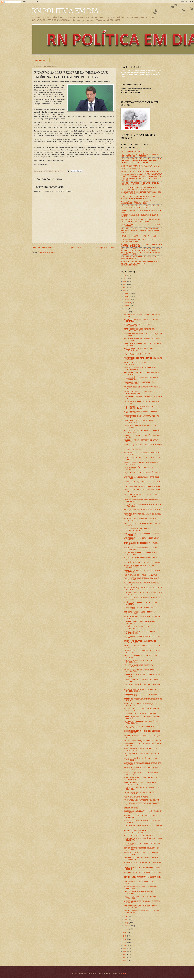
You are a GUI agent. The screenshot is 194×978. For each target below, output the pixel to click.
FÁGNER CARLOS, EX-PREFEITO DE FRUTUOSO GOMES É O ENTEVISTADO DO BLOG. (141, 193)
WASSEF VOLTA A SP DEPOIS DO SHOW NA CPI (141, 835)
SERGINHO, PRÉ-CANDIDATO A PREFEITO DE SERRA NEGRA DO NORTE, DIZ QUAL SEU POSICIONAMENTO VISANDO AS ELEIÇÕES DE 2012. (140, 167)
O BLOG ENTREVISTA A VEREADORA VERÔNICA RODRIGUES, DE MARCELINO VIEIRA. (137, 202)
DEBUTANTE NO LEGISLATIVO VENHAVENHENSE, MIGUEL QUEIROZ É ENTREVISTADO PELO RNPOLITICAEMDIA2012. (141, 263)
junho (127, 312)
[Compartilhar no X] (76, 171)
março (127, 923)
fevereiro (128, 926)
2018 (125, 939)
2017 (125, 942)
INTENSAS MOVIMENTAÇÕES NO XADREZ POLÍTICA (142, 741)
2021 (125, 291)
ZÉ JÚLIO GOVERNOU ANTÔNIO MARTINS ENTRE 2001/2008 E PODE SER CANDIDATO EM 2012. (138, 197)
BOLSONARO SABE (131, 808)
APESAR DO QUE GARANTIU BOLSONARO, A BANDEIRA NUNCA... (140, 690)
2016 (125, 945)
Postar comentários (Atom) (46, 252)
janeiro (127, 929)
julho (126, 309)
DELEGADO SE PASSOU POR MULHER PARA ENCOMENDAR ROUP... (140, 368)
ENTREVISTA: (141, 160)
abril (126, 919)
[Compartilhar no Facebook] (78, 171)
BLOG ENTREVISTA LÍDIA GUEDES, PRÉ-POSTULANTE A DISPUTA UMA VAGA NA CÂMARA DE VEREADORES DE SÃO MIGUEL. (140, 230)
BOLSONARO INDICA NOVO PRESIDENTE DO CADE (142, 487)
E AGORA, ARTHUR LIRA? (133, 450)
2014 (125, 951)
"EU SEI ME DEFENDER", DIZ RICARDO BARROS (141, 713)
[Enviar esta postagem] (68, 171)
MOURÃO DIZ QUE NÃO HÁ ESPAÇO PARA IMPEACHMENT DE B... (139, 354)
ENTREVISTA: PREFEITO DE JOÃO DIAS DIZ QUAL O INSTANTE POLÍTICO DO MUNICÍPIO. (139, 155)
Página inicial (41, 60)
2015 (125, 948)
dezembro (128, 293)
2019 (125, 936)
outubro (127, 299)
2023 (125, 284)
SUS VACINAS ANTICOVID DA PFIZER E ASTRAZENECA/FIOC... (138, 529)
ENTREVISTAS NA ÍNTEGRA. (131, 151)
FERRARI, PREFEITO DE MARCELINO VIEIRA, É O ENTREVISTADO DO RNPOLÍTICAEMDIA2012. (138, 188)
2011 (125, 961)
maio (126, 916)
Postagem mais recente (42, 248)
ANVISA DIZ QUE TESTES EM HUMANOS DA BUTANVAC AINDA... (139, 670)
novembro (128, 296)
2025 (125, 278)
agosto (127, 306)
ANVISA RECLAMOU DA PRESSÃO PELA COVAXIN (141, 800)
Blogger (123, 973)
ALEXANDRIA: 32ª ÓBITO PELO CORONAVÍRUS (140, 575)
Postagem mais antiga (106, 248)
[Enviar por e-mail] (72, 171)
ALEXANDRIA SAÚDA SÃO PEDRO (136, 797)
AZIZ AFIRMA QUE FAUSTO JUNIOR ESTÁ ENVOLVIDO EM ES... (138, 666)
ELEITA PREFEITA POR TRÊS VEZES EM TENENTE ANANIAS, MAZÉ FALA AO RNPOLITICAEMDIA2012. (138, 236)
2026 (125, 275)
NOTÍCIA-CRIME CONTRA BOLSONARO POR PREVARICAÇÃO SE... (139, 793)
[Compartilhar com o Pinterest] (81, 171)
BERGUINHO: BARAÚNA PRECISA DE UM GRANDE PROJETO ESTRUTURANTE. (138, 240)
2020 (125, 933)
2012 (125, 957)
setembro (128, 303)
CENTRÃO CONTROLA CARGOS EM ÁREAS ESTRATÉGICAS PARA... (139, 627)
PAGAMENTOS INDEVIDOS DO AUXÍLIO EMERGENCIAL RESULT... (138, 392)
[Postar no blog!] (74, 171)
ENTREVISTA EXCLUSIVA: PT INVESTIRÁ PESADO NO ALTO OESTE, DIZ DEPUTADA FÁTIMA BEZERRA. (140, 206)
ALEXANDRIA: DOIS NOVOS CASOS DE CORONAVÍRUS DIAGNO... (138, 831)
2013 (125, 954)
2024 (125, 281)
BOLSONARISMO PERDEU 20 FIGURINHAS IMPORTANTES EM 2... (139, 407)
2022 (125, 287)
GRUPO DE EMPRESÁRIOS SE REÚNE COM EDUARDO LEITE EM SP (139, 330)
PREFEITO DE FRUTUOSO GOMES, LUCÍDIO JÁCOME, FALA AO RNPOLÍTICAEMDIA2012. (140, 184)
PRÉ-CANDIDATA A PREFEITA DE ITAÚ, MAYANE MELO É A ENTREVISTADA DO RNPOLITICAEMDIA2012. (141, 220)
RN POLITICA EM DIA (65, 10)
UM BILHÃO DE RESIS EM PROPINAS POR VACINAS (142, 562)
